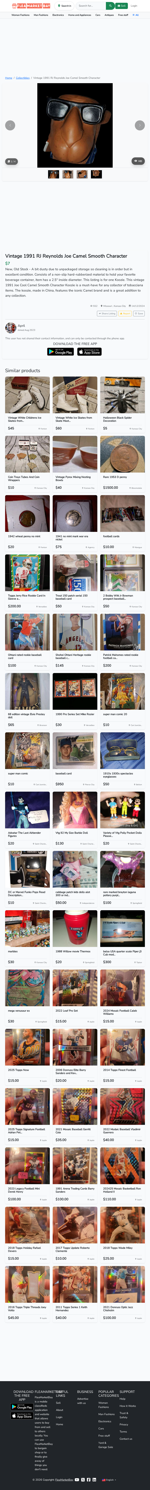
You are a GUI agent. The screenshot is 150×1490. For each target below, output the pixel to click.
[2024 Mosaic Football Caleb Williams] (122, 988)
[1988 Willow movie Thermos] (75, 928)
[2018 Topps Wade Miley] (122, 1225)
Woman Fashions (20, 15)
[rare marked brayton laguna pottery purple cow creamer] (122, 869)
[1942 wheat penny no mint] (27, 513)
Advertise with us (82, 1401)
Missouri (108, 306)
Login (134, 6)
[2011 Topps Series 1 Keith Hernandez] (75, 1284)
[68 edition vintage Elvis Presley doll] (27, 691)
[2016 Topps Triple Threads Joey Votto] (27, 1284)
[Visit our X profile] (82, 1480)
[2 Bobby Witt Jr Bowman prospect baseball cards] (122, 572)
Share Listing (108, 313)
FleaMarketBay (64, 1480)
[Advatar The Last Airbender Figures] (27, 810)
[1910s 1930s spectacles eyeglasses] (122, 750)
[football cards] (122, 513)
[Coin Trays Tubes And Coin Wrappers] (27, 454)
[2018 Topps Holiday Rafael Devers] (27, 1225)
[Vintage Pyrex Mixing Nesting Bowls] (75, 454)
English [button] (110, 1479)
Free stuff (123, 15)
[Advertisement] (75, 47)
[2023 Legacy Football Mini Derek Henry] (27, 1165)
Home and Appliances (79, 15)
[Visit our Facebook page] (88, 1480)
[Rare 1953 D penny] (122, 454)
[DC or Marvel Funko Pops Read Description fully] (27, 869)
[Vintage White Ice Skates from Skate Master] (75, 395)
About (59, 1410)
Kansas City (120, 306)
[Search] (110, 6)
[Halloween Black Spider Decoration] (122, 395)
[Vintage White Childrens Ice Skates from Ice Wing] (27, 395)
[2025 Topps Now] (27, 1047)
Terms (123, 1431)
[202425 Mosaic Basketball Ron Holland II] (122, 1165)
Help (122, 1399)
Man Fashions (41, 15)
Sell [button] (123, 6)
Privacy (124, 1424)
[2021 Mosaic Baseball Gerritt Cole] (75, 1106)
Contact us (126, 1439)
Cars (97, 15)
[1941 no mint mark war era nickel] (75, 513)
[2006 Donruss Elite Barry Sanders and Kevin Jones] (75, 1047)
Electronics (58, 15)
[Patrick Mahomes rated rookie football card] (122, 632)
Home (8, 78)
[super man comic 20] (122, 691)
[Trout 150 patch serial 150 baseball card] (75, 572)
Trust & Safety (124, 1415)
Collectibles (23, 78)
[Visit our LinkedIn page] (94, 1480)
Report (126, 313)
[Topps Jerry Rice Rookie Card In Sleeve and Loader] (27, 572)
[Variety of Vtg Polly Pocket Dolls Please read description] (122, 810)
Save (140, 313)
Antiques (109, 15)
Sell (58, 1403)
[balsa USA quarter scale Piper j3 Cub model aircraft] (122, 928)
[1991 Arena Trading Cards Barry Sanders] (75, 1165)
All (137, 15)
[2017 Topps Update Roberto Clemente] (75, 1225)
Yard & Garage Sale (105, 1445)
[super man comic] (27, 750)
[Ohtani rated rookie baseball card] (27, 632)
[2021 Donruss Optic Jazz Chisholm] (122, 1284)
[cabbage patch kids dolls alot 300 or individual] (75, 869)
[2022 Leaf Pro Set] (75, 988)
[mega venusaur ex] (27, 988)
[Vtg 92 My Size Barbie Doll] (75, 810)
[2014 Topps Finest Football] (122, 1047)
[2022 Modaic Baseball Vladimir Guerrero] (122, 1106)
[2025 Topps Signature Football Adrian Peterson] (27, 1106)
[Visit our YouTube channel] (77, 1480)
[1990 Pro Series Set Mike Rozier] (75, 691)
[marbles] (27, 928)
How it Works (128, 1406)
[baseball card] (75, 750)
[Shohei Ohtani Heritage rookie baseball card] (75, 632)
